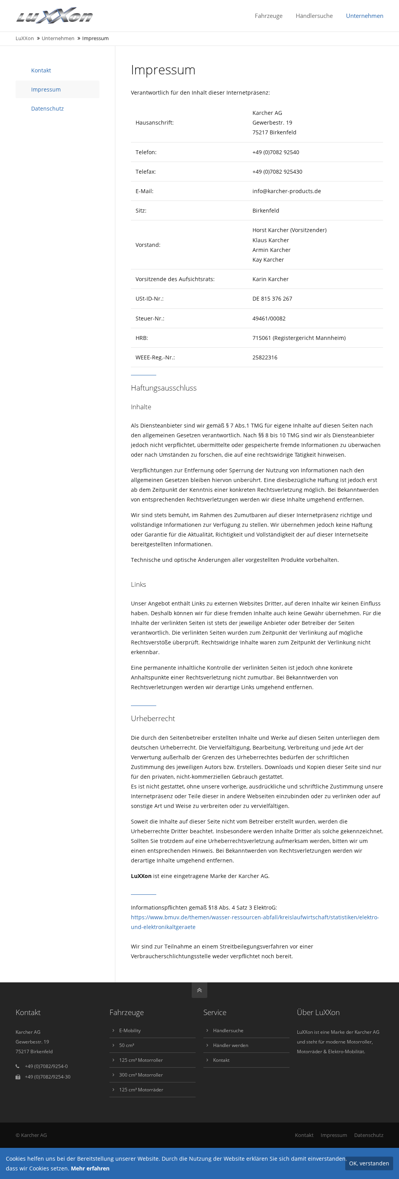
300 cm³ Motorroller (141, 1075)
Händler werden (230, 1045)
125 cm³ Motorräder (141, 1089)
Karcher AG (34, 1135)
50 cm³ (126, 1045)
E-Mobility (130, 1030)
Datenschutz (47, 108)
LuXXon (25, 38)
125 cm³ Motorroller (141, 1060)
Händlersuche (228, 1030)
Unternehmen (58, 38)
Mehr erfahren (90, 1168)
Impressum (46, 89)
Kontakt (41, 70)
